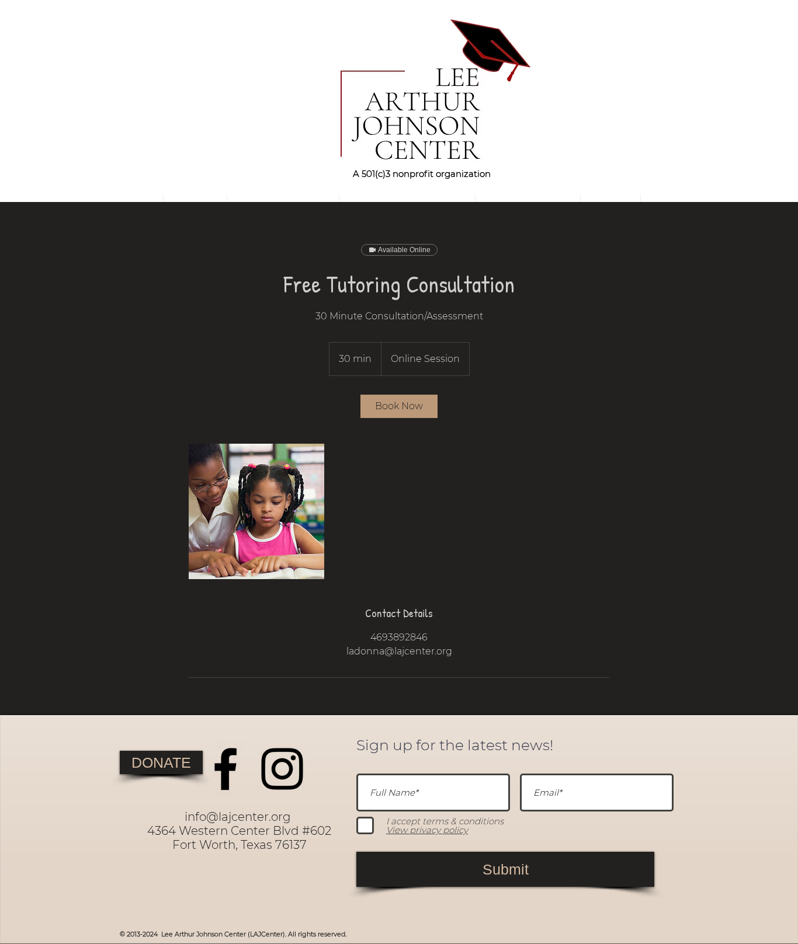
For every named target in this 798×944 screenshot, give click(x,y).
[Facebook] (225, 769)
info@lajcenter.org (238, 817)
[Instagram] (282, 769)
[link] (399, 406)
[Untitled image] (256, 511)
